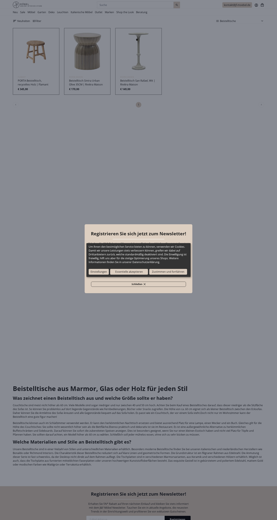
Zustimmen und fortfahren (168, 272)
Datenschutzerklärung (145, 262)
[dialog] (138, 260)
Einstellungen (99, 272)
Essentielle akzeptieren (129, 272)
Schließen (140, 285)
